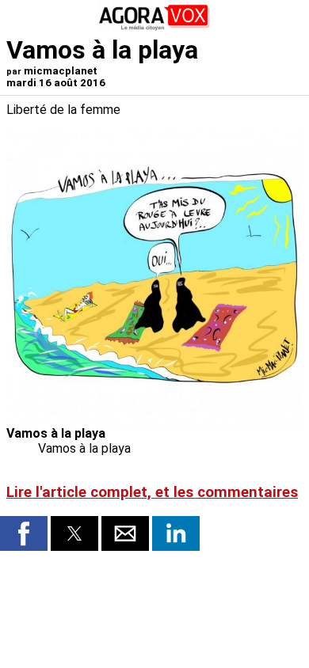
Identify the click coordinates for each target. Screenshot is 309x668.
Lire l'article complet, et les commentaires (152, 492)
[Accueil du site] (154, 27)
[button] (24, 533)
